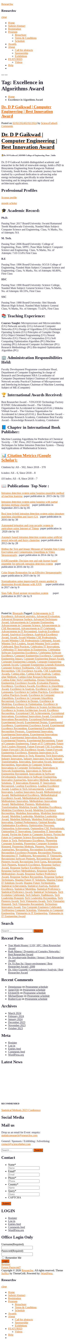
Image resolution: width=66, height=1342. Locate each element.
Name (12, 1164)
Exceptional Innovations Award (32, 716)
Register (12, 1042)
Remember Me (13, 1257)
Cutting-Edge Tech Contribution (18, 679)
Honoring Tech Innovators (49, 755)
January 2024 (15, 1019)
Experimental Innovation (39, 731)
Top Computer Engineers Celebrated (41, 907)
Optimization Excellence (14, 825)
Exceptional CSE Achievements (33, 713)
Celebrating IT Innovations (44, 646)
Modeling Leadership (21, 816)
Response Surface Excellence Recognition (32, 867)
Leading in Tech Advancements (27, 789)
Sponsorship (21, 53)
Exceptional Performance (42, 719)
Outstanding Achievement (15, 828)
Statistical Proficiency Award (16, 892)
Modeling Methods (20, 819)
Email (12, 1171)
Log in (11, 1045)
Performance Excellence (31, 840)
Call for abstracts (24, 50)
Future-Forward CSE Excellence (44, 746)
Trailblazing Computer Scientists (18, 910)
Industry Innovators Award (38, 758)
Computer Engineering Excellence (32, 655)
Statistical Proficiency (48, 889)
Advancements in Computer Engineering (31, 622)
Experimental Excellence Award (31, 725)
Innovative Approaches (13, 779)
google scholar (9, 203)
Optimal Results (47, 822)
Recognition (22, 849)
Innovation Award (41, 761)
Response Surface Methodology (18, 870)
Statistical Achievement (13, 886)
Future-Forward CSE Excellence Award (22, 749)
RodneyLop (14, 998)
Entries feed (14, 1048)
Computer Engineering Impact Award (44, 658)
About (11, 47)
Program (12, 31)
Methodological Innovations (37, 798)
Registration (14, 28)
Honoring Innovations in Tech (17, 755)
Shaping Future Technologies (39, 882)
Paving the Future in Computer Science (31, 834)
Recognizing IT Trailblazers (16, 855)
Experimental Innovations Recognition (30, 737)
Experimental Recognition (41, 740)
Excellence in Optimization (27, 704)
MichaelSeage (15, 995)
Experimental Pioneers (13, 740)
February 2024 (16, 1016)
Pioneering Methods (23, 846)
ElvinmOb (13, 992)
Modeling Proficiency (43, 819)
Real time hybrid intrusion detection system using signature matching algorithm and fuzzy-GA (32, 515)
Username (12, 1244)
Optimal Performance (25, 822)
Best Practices (21, 646)
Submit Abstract (16, 25)
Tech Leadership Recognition (40, 898)
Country (13, 1184)
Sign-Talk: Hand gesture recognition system (24, 593)
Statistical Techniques (45, 892)
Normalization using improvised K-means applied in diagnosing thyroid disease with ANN (29, 583)
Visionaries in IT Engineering (31, 913)
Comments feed (16, 1051)
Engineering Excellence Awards (18, 683)
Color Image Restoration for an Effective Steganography (31, 572)
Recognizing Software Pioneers (18, 858)
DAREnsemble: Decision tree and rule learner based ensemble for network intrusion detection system (29, 562)
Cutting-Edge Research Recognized (37, 676)
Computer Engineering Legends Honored (42, 664)
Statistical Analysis (38, 886)
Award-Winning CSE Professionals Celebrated (26, 640)
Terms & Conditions (26, 38)
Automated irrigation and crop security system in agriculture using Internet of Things (27, 527)
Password (12, 1250)
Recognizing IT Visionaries (47, 855)
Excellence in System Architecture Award (23, 710)
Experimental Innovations (15, 734)
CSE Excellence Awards (29, 670)
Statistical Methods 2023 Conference (21, 1110)
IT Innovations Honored (26, 783)
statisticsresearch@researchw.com (19, 1135)
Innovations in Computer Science (33, 764)
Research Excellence (29, 864)
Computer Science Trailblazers (17, 667)
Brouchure (20, 34)
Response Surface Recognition (26, 876)
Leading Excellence (26, 786)
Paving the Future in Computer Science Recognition (33, 836)
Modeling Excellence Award (16, 810)
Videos (18, 62)
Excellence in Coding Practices (31, 692)
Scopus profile (9, 197)
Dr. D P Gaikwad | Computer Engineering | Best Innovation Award (27, 111)
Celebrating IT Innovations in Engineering (24, 649)
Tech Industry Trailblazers (39, 895)
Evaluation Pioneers (47, 683)
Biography (18, 613)
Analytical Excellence (21, 634)
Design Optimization (48, 679)
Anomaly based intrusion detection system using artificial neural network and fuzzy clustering (31, 539)
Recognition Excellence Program (19, 852)
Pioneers (39, 846)
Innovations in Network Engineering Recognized (26, 772)
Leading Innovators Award (28, 792)
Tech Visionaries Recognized (27, 904)
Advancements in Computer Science (20, 625)
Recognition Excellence (42, 849)
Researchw (7, 4)
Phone (12, 1177)
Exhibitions (21, 56)
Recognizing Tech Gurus (33, 861)
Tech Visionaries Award (32, 901)
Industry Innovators (11, 758)
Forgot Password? (11, 1267)
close (4, 17)
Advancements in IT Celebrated (38, 628)
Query (12, 1191)
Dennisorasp (14, 986)
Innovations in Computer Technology (21, 767)
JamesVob (13, 989)
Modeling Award (28, 807)
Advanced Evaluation (48, 616)
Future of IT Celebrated (42, 743)
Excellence (7, 686)
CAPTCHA (14, 1197)
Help (10, 65)
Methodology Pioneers (22, 804)
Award (13, 637)
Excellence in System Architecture (42, 707)
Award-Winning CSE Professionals (37, 637)
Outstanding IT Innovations (16, 831)
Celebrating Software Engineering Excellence (30, 651)
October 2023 (15, 1028)
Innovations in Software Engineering (36, 776)
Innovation (24, 761)
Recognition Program (49, 852)
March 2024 (14, 1013)
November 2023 (17, 1025)
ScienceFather (48, 123)
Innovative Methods (38, 779)
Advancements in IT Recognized (19, 631)
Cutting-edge (18, 673)
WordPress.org (16, 1054)
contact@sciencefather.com (15, 1144)
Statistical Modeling (25, 889)
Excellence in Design (26, 701)
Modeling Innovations (27, 813)
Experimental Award (12, 722)
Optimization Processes (41, 825)
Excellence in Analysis (22, 689)
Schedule (20, 41)
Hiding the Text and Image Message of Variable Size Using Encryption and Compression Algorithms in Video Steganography (33, 552)
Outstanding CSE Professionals (47, 828)
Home (11, 22)
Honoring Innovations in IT (42, 752)
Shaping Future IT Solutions (30, 879)
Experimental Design (36, 722)
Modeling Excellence (49, 807)
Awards (12, 44)
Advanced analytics (24, 616)
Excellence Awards (24, 686)
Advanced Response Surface (16, 619)
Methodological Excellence (24, 795)
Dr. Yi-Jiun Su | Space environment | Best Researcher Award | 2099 (30, 965)
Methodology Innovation (14, 801)
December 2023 (16, 1022)
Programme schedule (37, 986)
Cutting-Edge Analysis (38, 673)
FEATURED (15, 59)
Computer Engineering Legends (18, 661)
